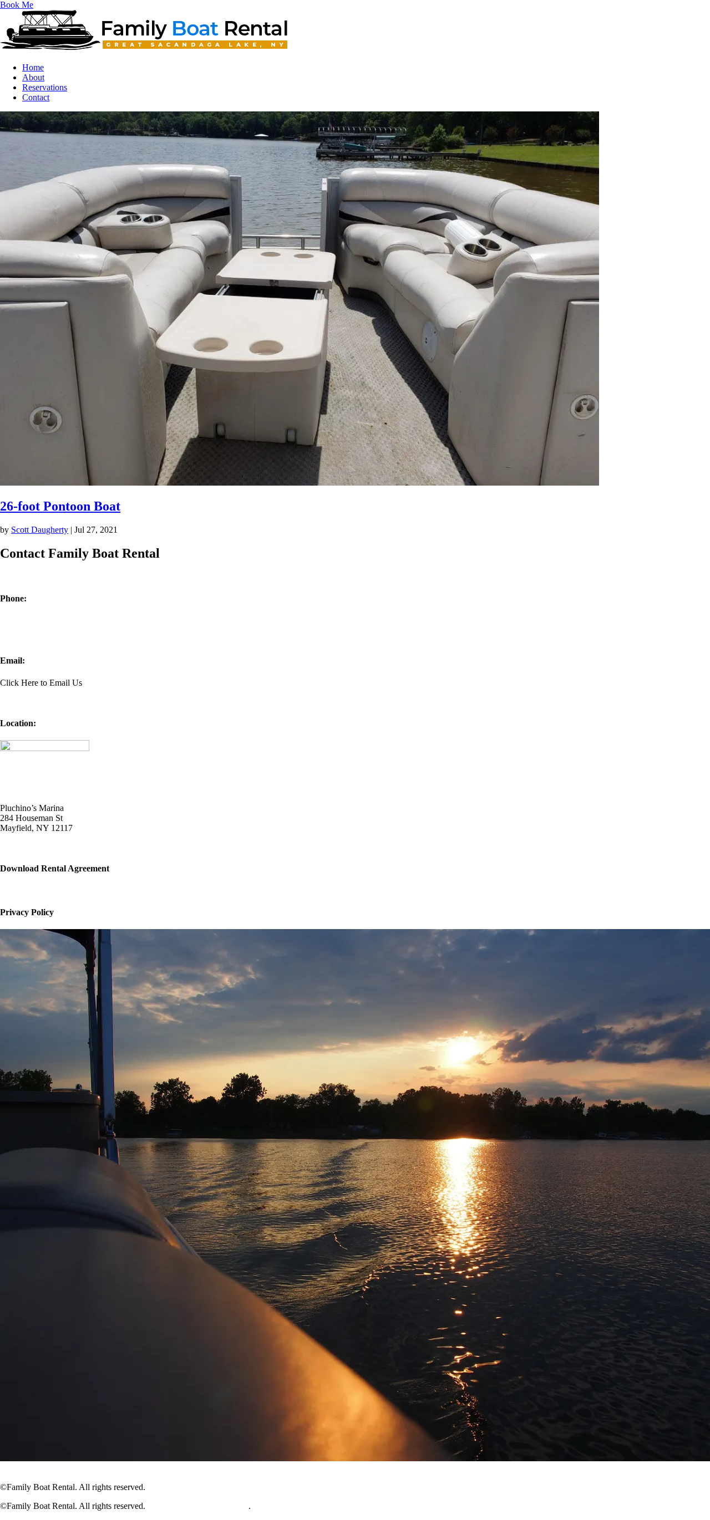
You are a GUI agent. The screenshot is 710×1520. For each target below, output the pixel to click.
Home (33, 67)
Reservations (44, 87)
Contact (35, 97)
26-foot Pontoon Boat (60, 506)
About (33, 77)
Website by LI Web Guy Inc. (198, 1487)
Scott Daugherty (39, 529)
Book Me (16, 4)
